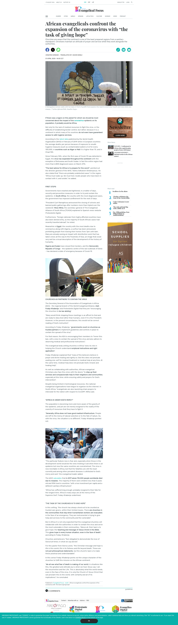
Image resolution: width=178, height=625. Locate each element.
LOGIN (127, 2)
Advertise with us (73, 600)
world (66, 583)
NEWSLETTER (120, 2)
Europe (58, 16)
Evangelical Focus (58, 583)
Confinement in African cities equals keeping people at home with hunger (122, 148)
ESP (89, 2)
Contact (63, 600)
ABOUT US (59, 2)
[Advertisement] (120, 175)
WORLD (73, 16)
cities (66, 16)
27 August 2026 (50, 2)
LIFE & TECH (89, 16)
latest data (64, 139)
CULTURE (99, 16)
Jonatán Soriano (52, 55)
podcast (123, 16)
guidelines (129, 589)
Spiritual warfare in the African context (123, 154)
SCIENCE (107, 16)
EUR (85, 2)
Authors (82, 600)
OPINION (80, 16)
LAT (93, 2)
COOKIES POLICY (80, 617)
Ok (89, 621)
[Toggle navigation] (47, 16)
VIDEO (115, 16)
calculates (57, 478)
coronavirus (79, 120)
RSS (87, 600)
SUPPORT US (66, 2)
